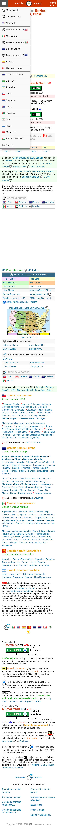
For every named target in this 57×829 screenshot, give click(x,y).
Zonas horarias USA (13, 399)
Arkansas (35, 404)
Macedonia (7, 484)
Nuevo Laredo (48, 531)
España (9, 62)
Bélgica (18, 459)
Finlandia (25, 468)
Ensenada (49, 520)
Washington (46, 435)
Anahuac (23, 512)
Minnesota (7, 423)
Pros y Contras (37, 810)
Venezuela (44, 565)
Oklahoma (37, 429)
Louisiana (43, 415)
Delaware (19, 410)
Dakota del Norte (35, 410)
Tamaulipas (46, 540)
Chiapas (38, 517)
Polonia (29, 487)
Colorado (42, 407)
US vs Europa (9, 366)
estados (6, 151)
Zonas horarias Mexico (15, 506)
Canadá (22, 202)
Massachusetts (27, 418)
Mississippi (19, 423)
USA (8, 202)
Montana (39, 423)
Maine (5, 418)
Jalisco (38, 523)
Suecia (21, 493)
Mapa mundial (12, 10)
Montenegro (46, 484)
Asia (49, 390)
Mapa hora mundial (39, 294)
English (9, 145)
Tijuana (13, 542)
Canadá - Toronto (14, 68)
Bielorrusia (28, 459)
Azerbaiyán (7, 459)
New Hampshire (31, 426)
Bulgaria (30, 462)
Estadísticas (36, 805)
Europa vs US (19, 166)
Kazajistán (44, 478)
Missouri (30, 423)
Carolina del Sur (28, 407)
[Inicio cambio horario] (29, 3)
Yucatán (42, 542)
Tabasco (36, 540)
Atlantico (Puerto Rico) (40, 290)
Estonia (15, 468)
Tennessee (35, 432)
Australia (49, 202)
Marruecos (11, 132)
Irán (8, 119)
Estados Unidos (45, 171)
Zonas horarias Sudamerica (18, 554)
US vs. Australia (10, 345)
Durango (38, 520)
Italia (34, 478)
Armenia (36, 456)
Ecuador (50, 559)
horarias (38, 777)
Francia (35, 468)
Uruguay (33, 565)
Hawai (32, 413)
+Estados (33, 270)
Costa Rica (15, 574)
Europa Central (13, 49)
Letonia (5, 481)
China (44, 765)
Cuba (8, 106)
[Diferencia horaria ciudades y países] (7, 627)
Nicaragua (18, 577)
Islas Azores (42, 471)
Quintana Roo (28, 537)
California (46, 404)
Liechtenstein (17, 481)
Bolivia (16, 559)
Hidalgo (29, 523)
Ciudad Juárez (10, 517)
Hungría (13, 471)
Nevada (18, 426)
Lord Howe (7, 741)
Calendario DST (13, 17)
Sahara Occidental (15, 139)
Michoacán (17, 531)
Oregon (48, 429)
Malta (16, 484)
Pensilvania (7, 432)
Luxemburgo (40, 481)
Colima (29, 520)
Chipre (38, 462)
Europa (35, 202)
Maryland (14, 418)
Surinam (23, 565)
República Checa (17, 490)
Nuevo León (9, 534)
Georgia (23, 413)
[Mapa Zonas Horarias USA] (25, 270)
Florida (14, 413)
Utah (52, 432)
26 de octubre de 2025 (21, 591)
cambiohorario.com (42, 824)
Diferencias (20, 777)
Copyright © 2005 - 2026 (17, 824)
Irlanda (22, 471)
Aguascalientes (9, 512)
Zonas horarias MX (15, 42)
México (9, 206)
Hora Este (34, 279)
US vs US (7, 359)
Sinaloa (17, 540)
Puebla (5, 537)
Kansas (22, 415)
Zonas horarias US (15, 29)
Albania (5, 456)
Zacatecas (7, 545)
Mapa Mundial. (38, 166)
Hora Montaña (9, 283)
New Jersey (46, 426)
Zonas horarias (14, 270)
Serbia (13, 493)
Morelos (27, 531)
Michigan (41, 418)
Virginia (16, 435)
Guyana (25, 562)
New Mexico (8, 429)
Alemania (15, 456)
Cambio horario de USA (14, 298)
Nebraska (7, 426)
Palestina (10, 113)
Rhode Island (21, 432)
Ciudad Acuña (25, 517)
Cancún (32, 514)
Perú (15, 565)
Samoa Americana (11, 294)
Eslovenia (50, 465)
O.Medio (22, 206)
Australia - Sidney (14, 74)
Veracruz (32, 542)
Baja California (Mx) (35, 390)
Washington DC (9, 438)
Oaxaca (20, 534)
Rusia (40, 490)
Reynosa (41, 537)
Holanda (20, 462)
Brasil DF (10, 81)
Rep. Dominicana (42, 577)
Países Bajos (18, 487)
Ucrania (47, 493)
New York (10, 23)
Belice (5, 574)
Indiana (6, 415)
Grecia (5, 471)
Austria (44, 456)
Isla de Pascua (38, 562)
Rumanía (32, 490)
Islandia (31, 471)
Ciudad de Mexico (46, 514)
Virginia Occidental (31, 435)
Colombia (39, 559)
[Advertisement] (28, 239)
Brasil (24, 559)
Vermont (7, 435)
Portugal (39, 487)
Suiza (29, 493)
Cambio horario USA (28, 337)
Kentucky (33, 415)
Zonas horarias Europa (15, 451)
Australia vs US (37, 363)
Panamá (28, 577)
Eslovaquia (38, 465)
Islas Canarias (10, 478)
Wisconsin (23, 438)
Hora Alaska (8, 290)
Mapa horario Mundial (40, 815)
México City (11, 36)
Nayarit (36, 531)
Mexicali (6, 531)
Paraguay (10, 100)
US (4, 270)
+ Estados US (40, 76)
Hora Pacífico (9, 279)
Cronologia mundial (11, 797)
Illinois (48, 413)
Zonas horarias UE (15, 55)
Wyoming (34, 438)
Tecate (5, 542)
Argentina (10, 87)
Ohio (28, 429)
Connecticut (7, 410)
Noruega (6, 487)
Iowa (14, 415)
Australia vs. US (36, 345)
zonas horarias (34, 442)
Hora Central (36, 283)
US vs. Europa (9, 349)
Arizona (25, 404)
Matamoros (48, 523)
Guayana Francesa (11, 562)
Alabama (7, 404)
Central (33, 147)
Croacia (15, 465)
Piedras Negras (42, 534)
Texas (46, 432)
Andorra (25, 456)
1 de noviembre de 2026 (24, 171)
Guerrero (20, 523)
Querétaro (15, 537)
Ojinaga (29, 534)
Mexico (9, 380)
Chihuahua (48, 517)
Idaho (40, 413)
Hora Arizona (9, 286)
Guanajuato (8, 523)
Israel (8, 126)
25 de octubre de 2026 (23, 158)
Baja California (36, 512)
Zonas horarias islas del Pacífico (21, 302)
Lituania (29, 481)
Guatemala (40, 574)
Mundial (36, 206)
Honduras (6, 577)
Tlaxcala (23, 542)
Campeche (22, 514)
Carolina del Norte (10, 407)
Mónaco (35, 484)
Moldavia (25, 484)
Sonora (26, 540)
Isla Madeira (24, 478)
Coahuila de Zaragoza (13, 520)
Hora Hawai (35, 286)
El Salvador (27, 574)
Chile (8, 94)
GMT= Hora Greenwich (40, 298)
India (21, 701)
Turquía (38, 493)
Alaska (16, 404)
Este (45, 147)
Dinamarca (26, 465)
